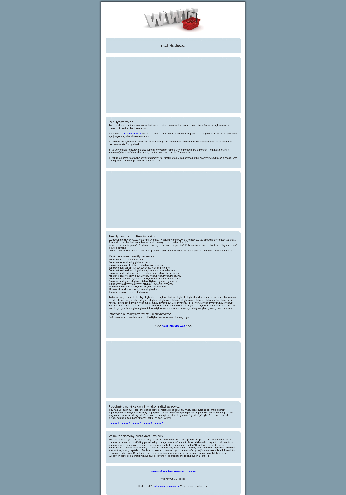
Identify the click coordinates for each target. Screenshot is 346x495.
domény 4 (147, 423)
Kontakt (192, 471)
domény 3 (136, 423)
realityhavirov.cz (132, 133)
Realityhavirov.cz (173, 325)
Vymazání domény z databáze (167, 471)
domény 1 (114, 423)
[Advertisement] (173, 85)
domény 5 (158, 423)
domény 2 (125, 423)
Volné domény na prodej (166, 486)
